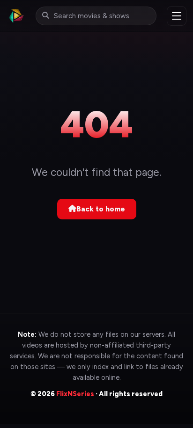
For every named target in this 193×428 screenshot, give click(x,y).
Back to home (100, 209)
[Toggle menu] (176, 16)
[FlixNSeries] (16, 15)
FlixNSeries (75, 394)
